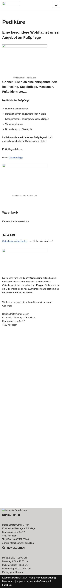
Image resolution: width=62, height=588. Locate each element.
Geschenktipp (16, 157)
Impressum (22, 581)
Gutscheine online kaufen (14, 241)
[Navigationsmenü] (56, 4)
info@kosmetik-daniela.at (21, 543)
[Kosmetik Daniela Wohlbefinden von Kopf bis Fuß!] (11, 5)
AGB (31, 577)
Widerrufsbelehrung (45, 577)
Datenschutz (8, 581)
